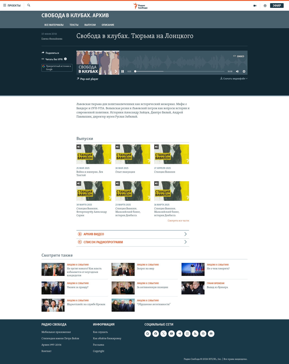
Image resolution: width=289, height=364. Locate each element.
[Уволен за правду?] (53, 287)
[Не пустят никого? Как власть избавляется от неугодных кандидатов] (53, 269)
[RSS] (195, 333)
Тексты (74, 25)
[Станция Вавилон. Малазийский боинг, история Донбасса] (132, 191)
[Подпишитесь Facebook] (155, 333)
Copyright (98, 351)
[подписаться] (211, 333)
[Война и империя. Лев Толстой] (93, 154)
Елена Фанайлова (51, 39)
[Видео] (255, 5)
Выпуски (90, 25)
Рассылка (98, 345)
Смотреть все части (178, 221)
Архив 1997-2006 (51, 345)
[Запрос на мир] (123, 269)
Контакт (46, 351)
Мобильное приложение (56, 332)
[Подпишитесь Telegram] (179, 333)
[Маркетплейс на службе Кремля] (53, 305)
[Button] (50, 54)
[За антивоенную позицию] (123, 287)
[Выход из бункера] (193, 287)
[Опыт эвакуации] (132, 154)
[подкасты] (265, 5)
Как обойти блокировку (107, 338)
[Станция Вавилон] (171, 154)
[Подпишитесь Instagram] (187, 333)
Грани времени (215, 283)
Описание (108, 25)
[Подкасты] (203, 333)
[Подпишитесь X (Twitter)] (163, 333)
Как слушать (100, 332)
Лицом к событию (78, 265)
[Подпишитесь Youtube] (171, 333)
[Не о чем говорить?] (193, 269)
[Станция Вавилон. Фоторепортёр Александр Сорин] (93, 191)
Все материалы (54, 25)
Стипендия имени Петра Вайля (60, 338)
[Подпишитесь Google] (147, 333)
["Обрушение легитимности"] (123, 305)
